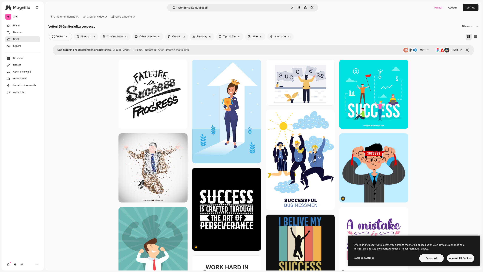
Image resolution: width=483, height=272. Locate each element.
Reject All (431, 258)
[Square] (475, 37)
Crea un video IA (97, 16)
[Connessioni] (8, 264)
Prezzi (438, 7)
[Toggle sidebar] (37, 8)
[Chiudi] (467, 50)
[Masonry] (469, 37)
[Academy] (15, 264)
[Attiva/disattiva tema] (22, 264)
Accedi (452, 7)
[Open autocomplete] (172, 7)
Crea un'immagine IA (66, 16)
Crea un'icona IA (125, 16)
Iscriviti (470, 7)
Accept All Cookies (460, 258)
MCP (422, 49)
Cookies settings (364, 258)
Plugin (455, 49)
